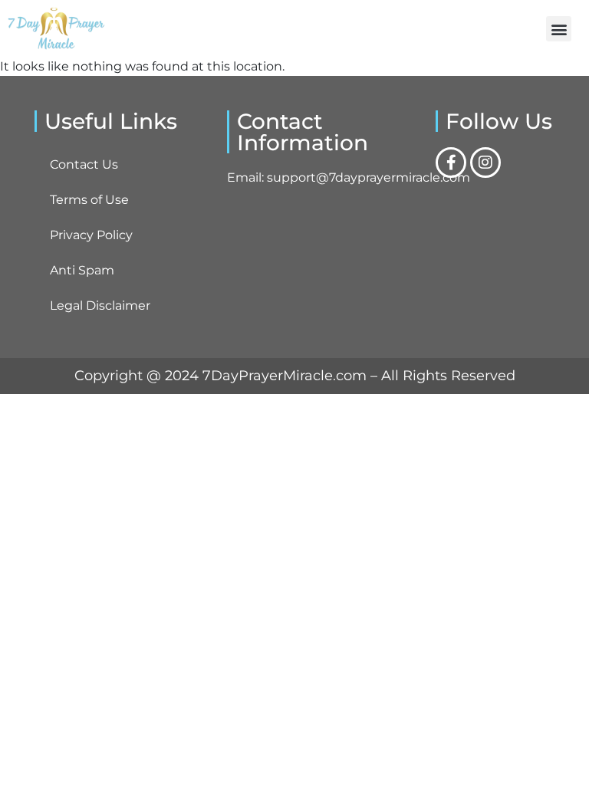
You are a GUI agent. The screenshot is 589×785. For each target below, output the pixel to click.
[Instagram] (485, 162)
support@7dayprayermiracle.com (368, 177)
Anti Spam (82, 270)
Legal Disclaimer (100, 305)
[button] (558, 28)
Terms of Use (89, 199)
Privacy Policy (91, 235)
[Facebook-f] (451, 162)
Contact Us (84, 164)
